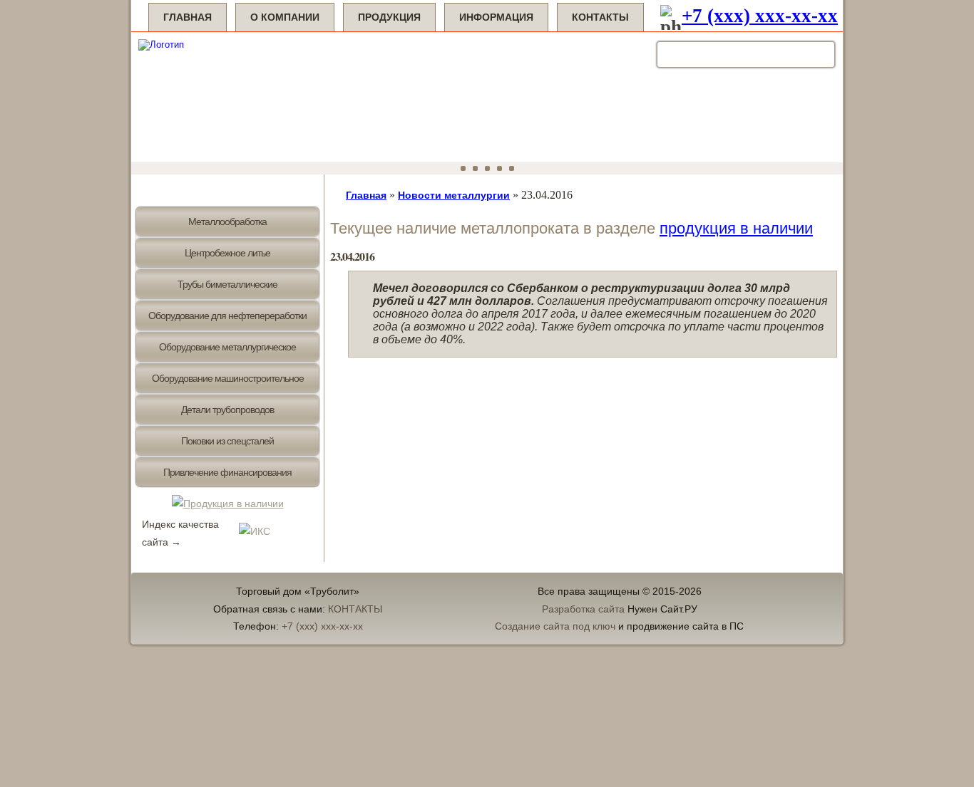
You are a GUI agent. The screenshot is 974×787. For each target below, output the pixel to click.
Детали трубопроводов (227, 409)
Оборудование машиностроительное (228, 378)
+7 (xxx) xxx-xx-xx (760, 15)
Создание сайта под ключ (555, 626)
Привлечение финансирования (227, 472)
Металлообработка (227, 221)
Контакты (600, 17)
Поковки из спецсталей (227, 441)
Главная (187, 17)
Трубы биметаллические (227, 284)
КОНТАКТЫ (355, 609)
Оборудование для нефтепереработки (227, 315)
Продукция (389, 17)
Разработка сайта (583, 609)
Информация (496, 17)
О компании (284, 17)
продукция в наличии (736, 228)
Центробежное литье (227, 253)
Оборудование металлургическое (227, 347)
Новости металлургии (454, 195)
